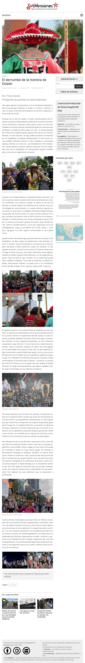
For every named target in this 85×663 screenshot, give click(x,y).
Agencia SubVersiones (9, 88)
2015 (63, 172)
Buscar (58, 83)
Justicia (4, 76)
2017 (78, 163)
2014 (69, 172)
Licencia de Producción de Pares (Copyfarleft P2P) (69, 107)
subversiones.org (68, 126)
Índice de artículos (69, 92)
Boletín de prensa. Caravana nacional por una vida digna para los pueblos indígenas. (9, 615)
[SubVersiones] (42, 6)
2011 (72, 176)
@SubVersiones (9, 645)
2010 (69, 180)
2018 (72, 163)
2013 (75, 172)
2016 (69, 167)
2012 (66, 176)
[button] (19, 281)
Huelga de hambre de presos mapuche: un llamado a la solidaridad (44, 614)
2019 (66, 163)
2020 (59, 163)
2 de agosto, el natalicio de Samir (27, 612)
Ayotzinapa (12, 585)
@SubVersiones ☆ (69, 79)
